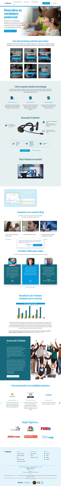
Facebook (47, 453)
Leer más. (42, 332)
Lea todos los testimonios (30, 287)
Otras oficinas (30, 473)
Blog (13, 4)
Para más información (36, 150)
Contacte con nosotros (34, 457)
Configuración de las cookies (28, 245)
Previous (1, 403)
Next (59, 403)
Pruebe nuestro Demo (20, 459)
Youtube (47, 455)
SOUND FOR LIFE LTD (15, 475)
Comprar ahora (46, 3)
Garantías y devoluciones (21, 461)
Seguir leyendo (8, 239)
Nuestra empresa (33, 453)
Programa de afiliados (20, 455)
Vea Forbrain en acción (9, 30)
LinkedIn (47, 457)
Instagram (47, 459)
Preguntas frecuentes (20, 453)
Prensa (31, 455)
